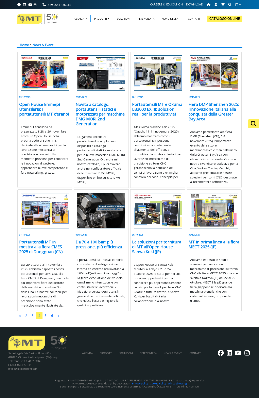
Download (194, 4)
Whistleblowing (177, 383)
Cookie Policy (158, 383)
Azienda (87, 353)
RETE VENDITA (146, 18)
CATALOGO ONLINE (224, 18)
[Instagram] (37, 4)
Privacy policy (140, 383)
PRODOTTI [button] (100, 18)
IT (236, 4)
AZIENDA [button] (79, 18)
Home (24, 45)
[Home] (208, 4)
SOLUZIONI (123, 18)
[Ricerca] (253, 123)
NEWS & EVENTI (171, 18)
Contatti (195, 353)
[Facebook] (19, 4)
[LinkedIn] (24, 4)
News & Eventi (43, 45)
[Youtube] (30, 4)
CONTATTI (194, 18)
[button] (222, 5)
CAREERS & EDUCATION (166, 4)
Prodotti (106, 353)
